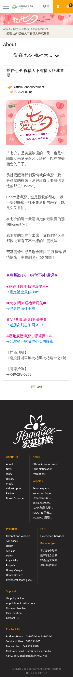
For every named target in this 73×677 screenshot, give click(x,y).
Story (9, 474)
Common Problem (16, 608)
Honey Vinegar (14, 570)
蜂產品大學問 (48, 560)
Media (9, 483)
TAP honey (12, 541)
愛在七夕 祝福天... (32, 55)
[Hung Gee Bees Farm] (22, 7)
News (16, 29)
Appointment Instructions (20, 603)
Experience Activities (52, 536)
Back (38, 387)
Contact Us (12, 618)
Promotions (38, 474)
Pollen (9, 555)
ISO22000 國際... (42, 517)
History (10, 478)
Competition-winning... (19, 536)
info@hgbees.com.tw (39, 651)
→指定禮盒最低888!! (22, 292)
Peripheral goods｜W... (19, 580)
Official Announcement (35, 29)
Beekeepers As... (42, 503)
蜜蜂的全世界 (48, 555)
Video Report (13, 488)
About (6, 29)
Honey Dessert (14, 575)
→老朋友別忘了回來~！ (25, 325)
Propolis (10, 565)
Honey (9, 546)
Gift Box (10, 550)
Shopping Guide (15, 598)
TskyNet (42, 673)
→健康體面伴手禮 (20, 309)
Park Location (13, 613)
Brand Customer (15, 498)
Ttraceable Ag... (41, 498)
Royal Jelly (12, 560)
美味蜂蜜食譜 (48, 565)
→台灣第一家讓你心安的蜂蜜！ (31, 342)
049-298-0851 (34, 641)
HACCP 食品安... (42, 512)
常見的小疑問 (48, 550)
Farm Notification (42, 469)
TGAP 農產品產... (42, 508)
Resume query (40, 488)
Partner (10, 493)
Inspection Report (42, 493)
